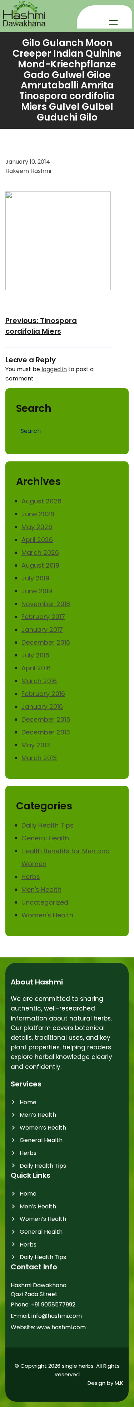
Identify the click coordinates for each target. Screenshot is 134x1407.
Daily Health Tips (47, 825)
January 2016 (42, 706)
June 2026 (37, 514)
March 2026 (40, 552)
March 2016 (39, 680)
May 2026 (36, 526)
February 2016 (43, 693)
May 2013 (35, 745)
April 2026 (37, 539)
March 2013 (39, 757)
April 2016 (36, 668)
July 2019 (35, 578)
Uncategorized (44, 902)
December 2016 (45, 642)
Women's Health (47, 915)
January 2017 (42, 629)
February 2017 (43, 616)
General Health (45, 838)
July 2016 (35, 655)
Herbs (30, 876)
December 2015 (45, 719)
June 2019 (36, 591)
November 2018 (45, 603)
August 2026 (41, 501)
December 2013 (45, 732)
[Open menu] (113, 22)
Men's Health (41, 889)
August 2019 (40, 565)
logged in (54, 369)
